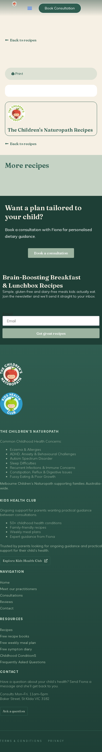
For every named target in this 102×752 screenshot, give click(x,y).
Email (7, 314)
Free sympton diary (16, 649)
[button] (29, 8)
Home (5, 582)
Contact (7, 608)
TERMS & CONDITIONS (21, 741)
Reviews (6, 602)
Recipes (6, 630)
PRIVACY (56, 741)
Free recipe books (14, 636)
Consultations (11, 595)
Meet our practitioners (18, 589)
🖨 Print (17, 74)
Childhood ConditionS (18, 655)
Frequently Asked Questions (23, 662)
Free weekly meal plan (18, 642)
